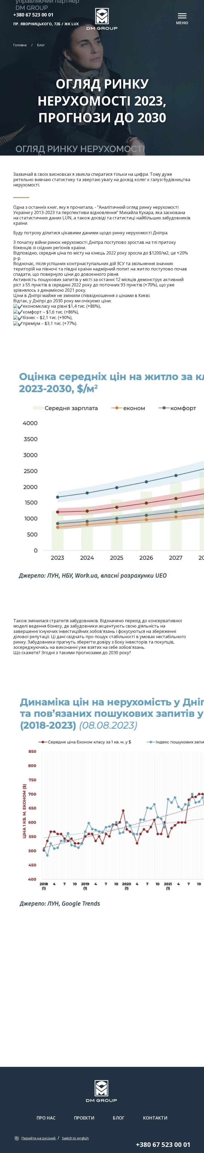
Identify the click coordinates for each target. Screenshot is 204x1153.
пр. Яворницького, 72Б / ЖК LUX (46, 24)
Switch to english (75, 1138)
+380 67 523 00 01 (33, 15)
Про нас (46, 1118)
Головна (20, 45)
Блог (41, 45)
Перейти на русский (39, 1138)
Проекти (84, 1118)
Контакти (155, 1118)
